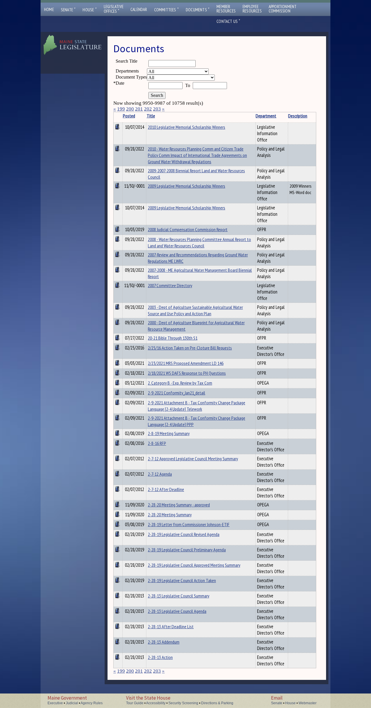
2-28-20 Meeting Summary (170, 514)
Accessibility (156, 703)
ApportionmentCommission (283, 8)
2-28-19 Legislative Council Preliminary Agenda (187, 549)
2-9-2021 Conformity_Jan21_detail (176, 393)
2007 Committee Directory (170, 285)
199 (121, 109)
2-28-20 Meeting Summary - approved (179, 504)
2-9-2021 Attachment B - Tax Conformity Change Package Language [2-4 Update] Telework (196, 405)
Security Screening (183, 703)
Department (266, 116)
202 (148, 109)
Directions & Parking (217, 703)
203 (157, 109)
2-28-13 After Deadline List (171, 626)
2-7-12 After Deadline (166, 489)
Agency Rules (92, 703)
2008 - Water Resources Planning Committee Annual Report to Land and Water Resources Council (199, 242)
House (90, 9)
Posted (129, 116)
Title (151, 116)
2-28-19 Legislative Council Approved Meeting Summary (194, 565)
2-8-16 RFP (157, 443)
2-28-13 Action (160, 657)
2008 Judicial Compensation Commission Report (188, 229)
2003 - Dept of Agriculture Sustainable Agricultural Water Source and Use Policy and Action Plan (195, 310)
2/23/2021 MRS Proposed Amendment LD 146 (185, 363)
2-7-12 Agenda (160, 474)
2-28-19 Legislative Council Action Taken (182, 580)
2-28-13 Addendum (163, 642)
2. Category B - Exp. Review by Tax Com (180, 383)
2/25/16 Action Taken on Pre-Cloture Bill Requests (190, 348)
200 (130, 109)
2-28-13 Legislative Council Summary (178, 596)
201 (139, 109)
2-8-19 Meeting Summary (169, 433)
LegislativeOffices (113, 9)
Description (297, 116)
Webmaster (308, 703)
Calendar (138, 9)
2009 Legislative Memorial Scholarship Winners (186, 186)
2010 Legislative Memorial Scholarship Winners (186, 127)
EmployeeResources (252, 8)
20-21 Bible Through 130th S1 (172, 338)
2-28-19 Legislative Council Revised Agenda (183, 534)
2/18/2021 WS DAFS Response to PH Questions (187, 373)
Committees (166, 9)
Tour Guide (134, 703)
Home (49, 9)
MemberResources (226, 8)
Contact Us (228, 21)
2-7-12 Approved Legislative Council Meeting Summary (193, 458)
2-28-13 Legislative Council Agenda (177, 611)
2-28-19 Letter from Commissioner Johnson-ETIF (189, 524)
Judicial (72, 703)
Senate (68, 9)
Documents (198, 9)
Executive (55, 703)
